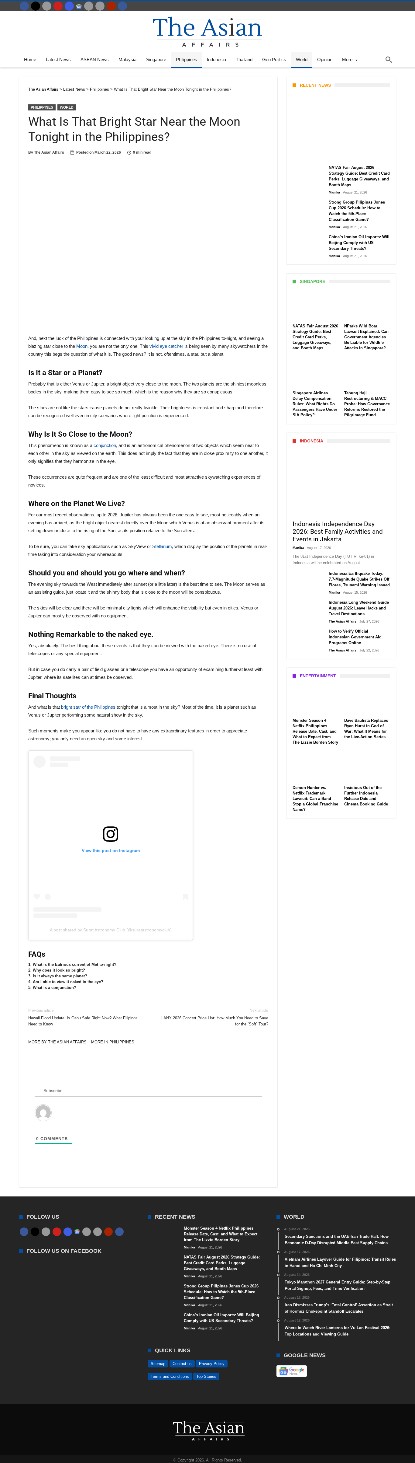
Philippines (42, 107)
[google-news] (79, 6)
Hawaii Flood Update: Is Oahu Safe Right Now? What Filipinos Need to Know (83, 1017)
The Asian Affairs (49, 152)
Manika (303, 154)
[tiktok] (88, 6)
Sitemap (158, 1363)
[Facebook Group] (122, 6)
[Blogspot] (100, 6)
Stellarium (162, 546)
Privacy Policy (212, 1363)
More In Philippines (112, 1042)
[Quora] (111, 6)
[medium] (46, 6)
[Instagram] (69, 6)
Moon (81, 346)
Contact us (182, 1363)
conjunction (105, 445)
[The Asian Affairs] (207, 14)
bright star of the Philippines (88, 707)
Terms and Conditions (170, 1376)
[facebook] (24, 6)
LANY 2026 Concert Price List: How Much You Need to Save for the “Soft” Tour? (214, 1017)
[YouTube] (58, 6)
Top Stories (206, 1376)
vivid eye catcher (166, 346)
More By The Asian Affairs (57, 1042)
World (67, 107)
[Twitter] (35, 6)
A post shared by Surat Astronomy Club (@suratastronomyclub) (111, 929)
